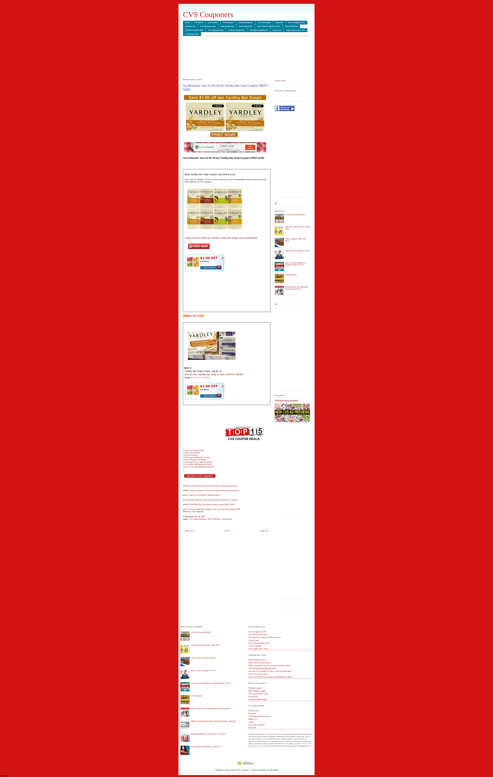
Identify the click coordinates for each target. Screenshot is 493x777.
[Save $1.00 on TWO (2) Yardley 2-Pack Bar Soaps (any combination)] (204, 272)
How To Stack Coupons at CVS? (268, 26)
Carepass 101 (190, 26)
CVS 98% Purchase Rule (194, 30)
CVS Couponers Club (215, 30)
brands (208, 179)
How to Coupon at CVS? (296, 23)
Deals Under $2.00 (245, 26)
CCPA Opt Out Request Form (259, 716)
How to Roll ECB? (291, 26)
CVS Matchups (228, 23)
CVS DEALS (198, 23)
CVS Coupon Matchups (197, 519)
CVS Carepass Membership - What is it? (206, 747)
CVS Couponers (208, 14)
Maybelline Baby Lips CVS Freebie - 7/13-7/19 (208, 734)
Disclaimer (252, 713)
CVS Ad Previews (264, 23)
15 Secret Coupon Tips (236, 30)
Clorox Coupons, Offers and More (203, 658)
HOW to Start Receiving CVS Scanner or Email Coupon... (269, 666)
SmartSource (253, 697)
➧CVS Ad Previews (190, 455)
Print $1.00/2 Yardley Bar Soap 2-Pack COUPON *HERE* (214, 374)
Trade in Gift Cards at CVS (295, 30)
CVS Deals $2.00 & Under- (194, 462)
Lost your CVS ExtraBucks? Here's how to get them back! (270, 671)
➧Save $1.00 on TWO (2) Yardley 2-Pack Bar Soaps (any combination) (220, 238)
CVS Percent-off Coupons (258, 674)
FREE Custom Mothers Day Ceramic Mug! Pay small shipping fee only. (211, 486)
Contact (251, 722)
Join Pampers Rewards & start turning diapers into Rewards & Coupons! (211, 500)
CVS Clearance (291, 275)
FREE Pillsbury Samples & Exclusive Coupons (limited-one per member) (211, 490)
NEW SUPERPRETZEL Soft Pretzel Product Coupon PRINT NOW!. (209, 504)
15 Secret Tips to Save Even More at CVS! (264, 637)
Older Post (264, 531)
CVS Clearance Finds (208, 26)
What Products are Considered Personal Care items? (296, 288)
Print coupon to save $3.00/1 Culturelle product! (202, 495)
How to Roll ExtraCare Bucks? (259, 663)
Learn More (297, 743)
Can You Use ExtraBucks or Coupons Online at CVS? (295, 264)
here (309, 746)
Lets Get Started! (254, 646)
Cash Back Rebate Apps (257, 699)
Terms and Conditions (256, 725)
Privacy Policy (253, 711)
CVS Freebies (213, 23)
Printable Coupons (255, 688)
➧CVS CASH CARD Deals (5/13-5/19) (197, 464)
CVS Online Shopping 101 (258, 30)
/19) (212, 467)
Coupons (231, 179)
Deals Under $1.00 (227, 26)
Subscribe (279, 23)
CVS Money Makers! (245, 23)
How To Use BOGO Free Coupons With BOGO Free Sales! (270, 677)
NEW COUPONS (213, 519)
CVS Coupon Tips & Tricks (258, 649)
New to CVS (277, 30)
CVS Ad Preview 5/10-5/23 (295, 215)
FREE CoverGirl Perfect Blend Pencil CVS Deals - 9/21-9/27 (213, 721)
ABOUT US (252, 719)
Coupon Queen (280, 81)
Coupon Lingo (253, 640)
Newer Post (189, 531)
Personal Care (226, 519)
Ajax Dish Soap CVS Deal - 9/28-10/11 (205, 645)
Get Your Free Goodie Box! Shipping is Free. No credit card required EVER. (212, 509)
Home (187, 23)
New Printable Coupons (257, 660)
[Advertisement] (246, 58)
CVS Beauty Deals (192, 34)
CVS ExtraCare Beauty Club (258, 643)
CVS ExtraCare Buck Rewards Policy (262, 668)
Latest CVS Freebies (192, 453)
